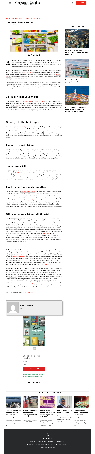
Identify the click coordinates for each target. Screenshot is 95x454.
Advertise (50, 441)
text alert (28, 133)
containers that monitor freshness (15, 129)
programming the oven (32, 200)
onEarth (30, 292)
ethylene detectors (29, 127)
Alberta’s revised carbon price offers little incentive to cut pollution (77, 52)
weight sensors (39, 101)
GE (32, 225)
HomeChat (14, 105)
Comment (15, 18)
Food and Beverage (24, 18)
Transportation (61, 9)
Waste (38, 18)
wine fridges (46, 233)
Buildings (50, 9)
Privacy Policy (31, 444)
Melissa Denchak (13, 24)
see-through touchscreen (34, 283)
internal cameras (27, 101)
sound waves (57, 287)
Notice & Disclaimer (61, 444)
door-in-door (12, 276)
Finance (35, 9)
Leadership (26, 9)
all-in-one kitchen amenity (18, 256)
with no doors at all (54, 285)
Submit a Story (42, 441)
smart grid (13, 150)
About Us (32, 441)
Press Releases (60, 441)
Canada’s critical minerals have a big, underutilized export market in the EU (75, 109)
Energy (42, 9)
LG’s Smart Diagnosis (21, 173)
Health (33, 18)
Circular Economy (74, 9)
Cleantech (9, 18)
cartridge (46, 264)
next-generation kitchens (28, 191)
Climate (18, 9)
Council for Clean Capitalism (45, 444)
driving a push (28, 72)
